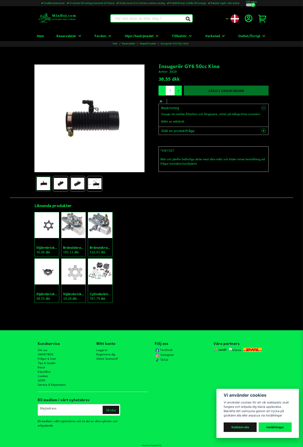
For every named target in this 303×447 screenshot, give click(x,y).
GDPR (41, 380)
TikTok (164, 360)
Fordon (100, 35)
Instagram (167, 355)
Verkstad (212, 35)
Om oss (42, 350)
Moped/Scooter (148, 43)
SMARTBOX (45, 354)
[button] (188, 19)
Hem (40, 35)
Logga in (101, 350)
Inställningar (275, 427)
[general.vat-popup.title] (250, 4)
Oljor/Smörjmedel (139, 35)
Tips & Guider (47, 363)
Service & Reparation (52, 384)
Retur (41, 367)
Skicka (111, 410)
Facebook (166, 350)
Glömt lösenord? (107, 358)
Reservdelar (66, 35)
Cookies (43, 376)
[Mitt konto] (249, 18)
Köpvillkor (44, 371)
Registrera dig (105, 354)
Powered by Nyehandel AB (151, 445)
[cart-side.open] (263, 18)
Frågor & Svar (47, 358)
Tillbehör (179, 35)
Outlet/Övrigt (249, 35)
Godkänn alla (240, 427)
